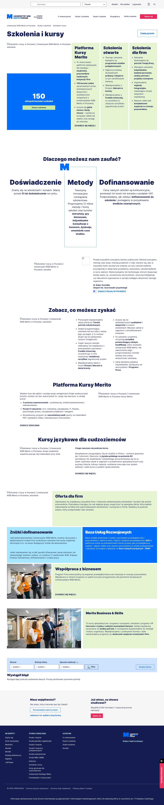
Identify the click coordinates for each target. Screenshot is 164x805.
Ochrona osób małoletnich (60, 788)
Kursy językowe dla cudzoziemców (36, 769)
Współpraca (115, 16)
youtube (144, 746)
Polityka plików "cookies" (82, 788)
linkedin (129, 746)
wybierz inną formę (52, 715)
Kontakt (115, 4)
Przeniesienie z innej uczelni (40, 778)
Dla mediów (125, 4)
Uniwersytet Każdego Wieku (40, 774)
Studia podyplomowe (37, 754)
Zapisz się (148, 16)
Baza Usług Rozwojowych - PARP (134, 548)
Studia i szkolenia (82, 16)
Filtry (93, 667)
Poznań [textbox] (88, 4)
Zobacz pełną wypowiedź (112, 291)
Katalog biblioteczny (13, 755)
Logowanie (136, 4)
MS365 (8, 752)
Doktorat (32, 761)
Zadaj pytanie (147, 33)
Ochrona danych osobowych (37, 788)
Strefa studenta (130, 16)
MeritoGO (9, 745)
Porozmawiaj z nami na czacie (45, 710)
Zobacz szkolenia (39, 107)
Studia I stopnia (35, 737)
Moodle (8, 748)
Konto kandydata (12, 741)
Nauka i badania (99, 16)
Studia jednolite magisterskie (40, 741)
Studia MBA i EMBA (36, 757)
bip (156, 746)
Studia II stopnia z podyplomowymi (36, 749)
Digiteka (8, 759)
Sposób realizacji (67, 662)
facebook (124, 746)
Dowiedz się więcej (85, 125)
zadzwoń (34, 715)
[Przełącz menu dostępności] (149, 4)
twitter (134, 746)
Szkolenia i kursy (35, 765)
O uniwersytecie (64, 16)
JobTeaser (9, 762)
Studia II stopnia (35, 745)
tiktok (149, 746)
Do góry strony (145, 667)
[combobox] (95, 4)
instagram (139, 746)
